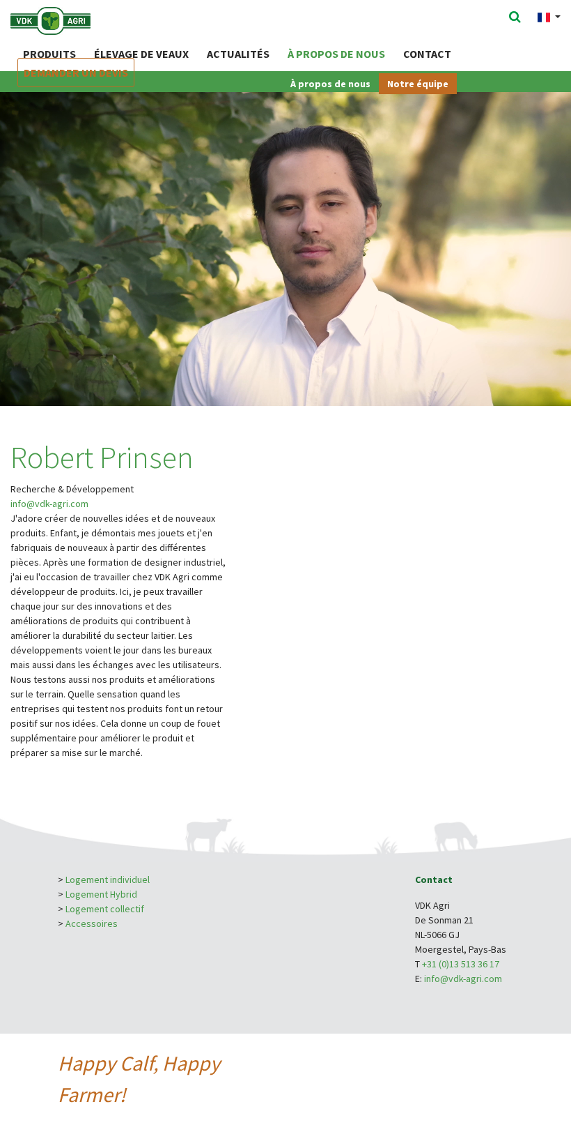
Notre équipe (417, 83)
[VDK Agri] (68, 19)
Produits (49, 54)
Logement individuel (107, 879)
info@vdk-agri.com (49, 503)
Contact (427, 54)
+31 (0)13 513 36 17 (460, 964)
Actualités (238, 54)
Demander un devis (76, 73)
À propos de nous (336, 54)
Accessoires (91, 923)
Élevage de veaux (141, 54)
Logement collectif (104, 909)
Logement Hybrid (102, 894)
